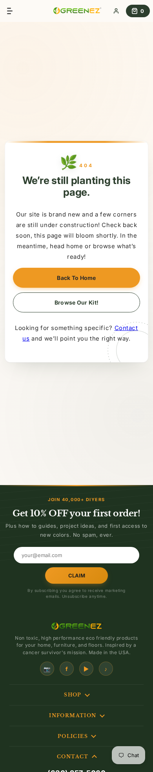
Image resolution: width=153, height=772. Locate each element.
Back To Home (76, 277)
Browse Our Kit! (76, 302)
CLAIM (76, 575)
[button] (9, 11)
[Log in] (116, 11)
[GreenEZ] (76, 11)
